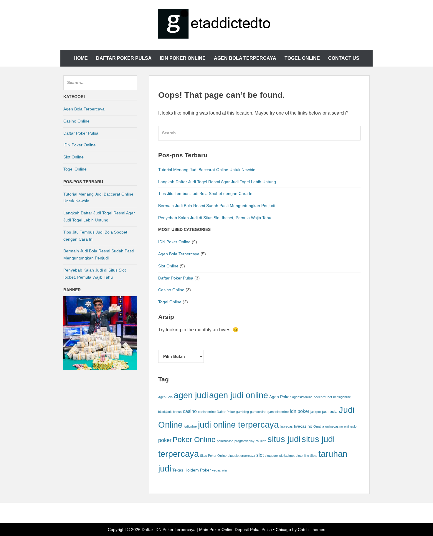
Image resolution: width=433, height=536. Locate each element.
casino (190, 411)
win (224, 470)
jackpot (315, 411)
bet (330, 397)
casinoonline (207, 411)
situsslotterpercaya (241, 455)
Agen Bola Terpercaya (245, 58)
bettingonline (342, 397)
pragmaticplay (244, 441)
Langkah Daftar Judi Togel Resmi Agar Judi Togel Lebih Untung (217, 181)
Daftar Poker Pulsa (124, 58)
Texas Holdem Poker (191, 470)
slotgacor (271, 455)
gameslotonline (278, 411)
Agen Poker (280, 397)
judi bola (330, 411)
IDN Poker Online (183, 58)
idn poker (299, 411)
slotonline (302, 455)
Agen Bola (165, 397)
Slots (313, 455)
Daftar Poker (226, 411)
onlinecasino (334, 426)
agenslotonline (302, 397)
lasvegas (286, 426)
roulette (261, 441)
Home (81, 58)
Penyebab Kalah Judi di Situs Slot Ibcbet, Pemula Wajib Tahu (214, 217)
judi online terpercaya (238, 424)
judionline (190, 426)
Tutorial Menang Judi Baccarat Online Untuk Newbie (206, 169)
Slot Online (168, 266)
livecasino (303, 426)
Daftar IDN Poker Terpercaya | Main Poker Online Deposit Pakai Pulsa (207, 529)
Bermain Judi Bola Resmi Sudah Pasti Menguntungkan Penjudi (216, 205)
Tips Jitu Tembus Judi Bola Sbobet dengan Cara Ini (205, 193)
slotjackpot (287, 455)
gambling (242, 411)
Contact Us (343, 58)
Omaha (318, 426)
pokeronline (225, 441)
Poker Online (194, 439)
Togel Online (302, 58)
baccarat (320, 397)
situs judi (283, 439)
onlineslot (350, 426)
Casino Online (171, 289)
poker (164, 440)
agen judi (191, 395)
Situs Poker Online (213, 455)
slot (260, 455)
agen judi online (238, 395)
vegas (216, 470)
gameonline (258, 411)
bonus (177, 411)
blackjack (165, 411)
